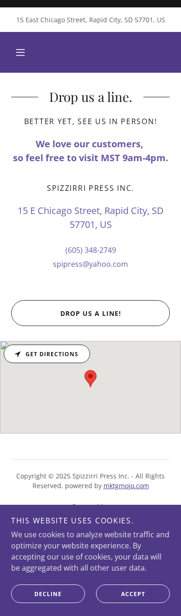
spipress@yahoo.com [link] (90, 264)
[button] (20, 52)
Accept (133, 594)
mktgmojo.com (126, 485)
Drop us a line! (90, 313)
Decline (48, 594)
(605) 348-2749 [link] (90, 250)
